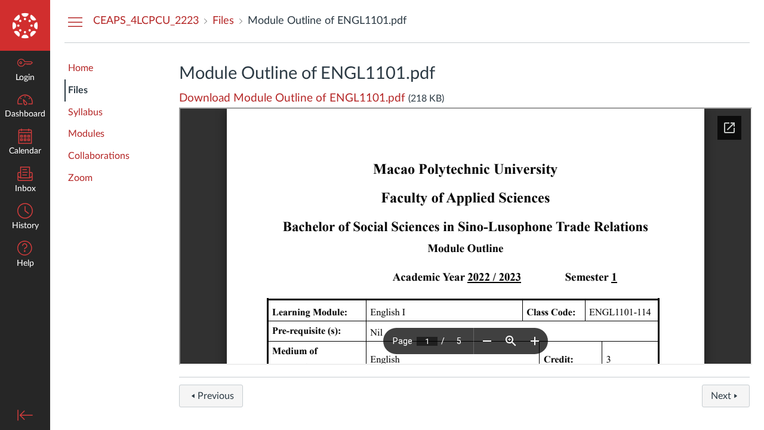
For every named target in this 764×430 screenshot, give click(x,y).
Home (80, 68)
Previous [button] (216, 396)
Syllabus (85, 112)
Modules (86, 134)
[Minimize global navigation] (25, 415)
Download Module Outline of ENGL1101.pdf (292, 98)
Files (78, 90)
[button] (25, 255)
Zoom (80, 178)
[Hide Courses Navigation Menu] (75, 21)
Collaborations (99, 156)
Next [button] (721, 396)
